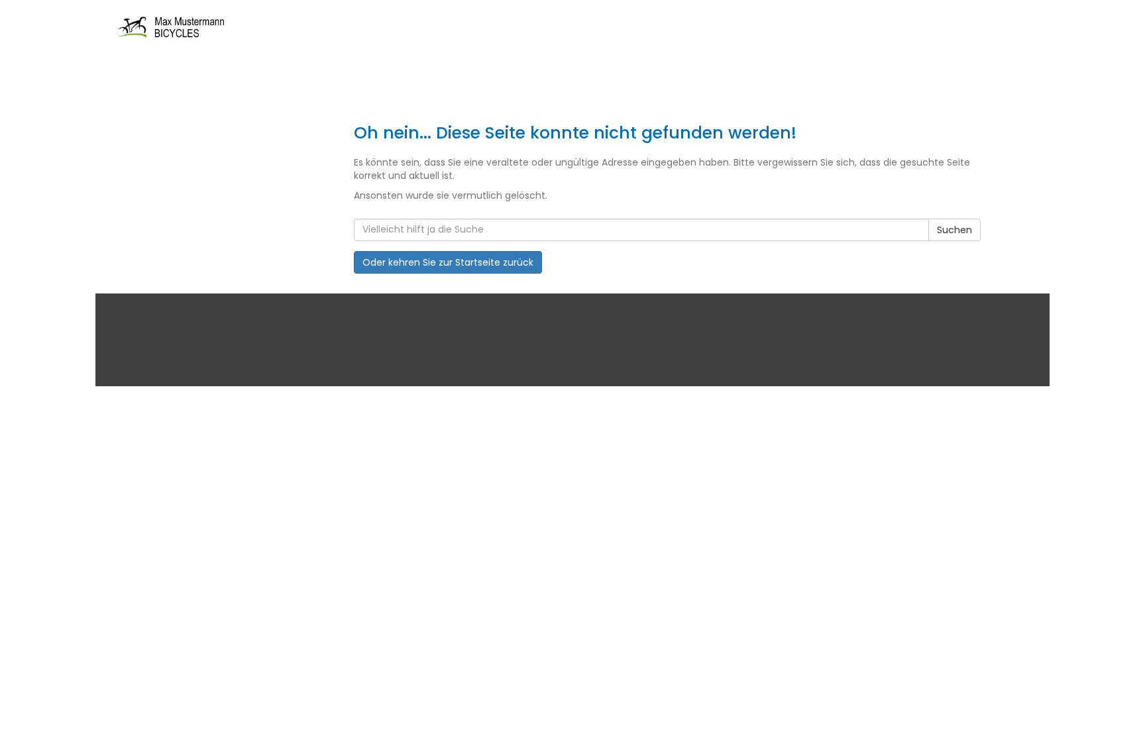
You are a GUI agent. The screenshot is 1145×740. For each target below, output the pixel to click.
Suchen (954, 230)
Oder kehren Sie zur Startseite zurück (447, 262)
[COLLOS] (300, 29)
